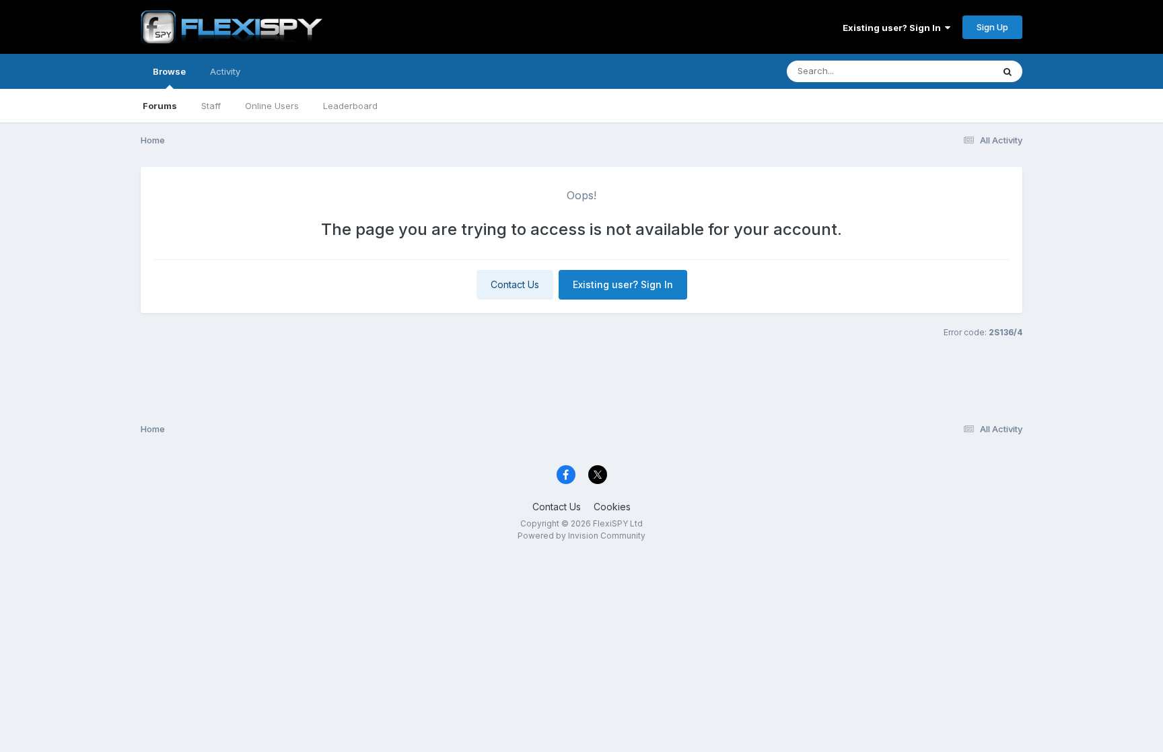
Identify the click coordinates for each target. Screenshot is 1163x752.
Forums (160, 105)
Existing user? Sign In (894, 27)
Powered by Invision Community (581, 536)
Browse (169, 71)
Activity (225, 71)
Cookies (612, 506)
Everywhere (951, 71)
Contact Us (515, 284)
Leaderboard (350, 105)
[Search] (1007, 71)
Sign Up (992, 27)
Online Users (272, 105)
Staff (211, 105)
